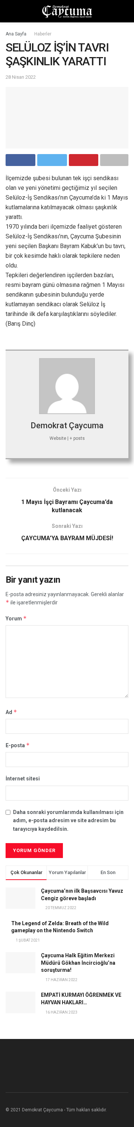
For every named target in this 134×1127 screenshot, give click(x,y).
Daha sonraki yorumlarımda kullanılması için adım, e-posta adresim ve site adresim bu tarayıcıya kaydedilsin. (68, 820)
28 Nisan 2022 (21, 77)
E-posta (18, 745)
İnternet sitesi (23, 779)
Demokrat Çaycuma (67, 425)
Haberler (42, 34)
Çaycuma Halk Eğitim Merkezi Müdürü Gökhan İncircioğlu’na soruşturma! (78, 962)
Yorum (16, 618)
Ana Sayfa (16, 34)
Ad (11, 712)
